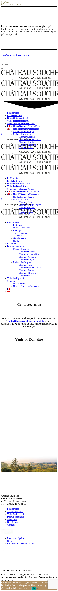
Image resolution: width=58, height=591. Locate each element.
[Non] (37, 588)
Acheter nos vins (15, 511)
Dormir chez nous (15, 517)
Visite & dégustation (16, 514)
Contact (10, 525)
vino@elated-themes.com (15, 55)
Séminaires (12, 519)
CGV (9, 541)
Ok (33, 588)
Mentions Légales (15, 538)
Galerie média (13, 522)
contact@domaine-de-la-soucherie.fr (26, 321)
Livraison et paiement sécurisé (21, 543)
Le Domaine (13, 509)
